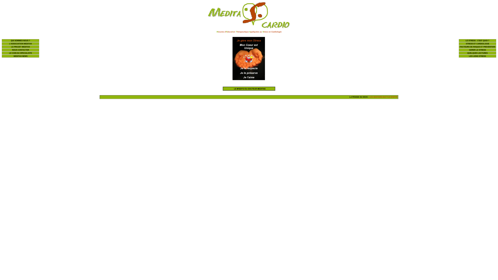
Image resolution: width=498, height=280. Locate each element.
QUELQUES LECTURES (477, 53)
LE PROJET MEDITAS (20, 47)
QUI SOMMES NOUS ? (20, 41)
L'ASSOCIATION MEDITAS (20, 44)
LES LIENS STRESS (477, 56)
